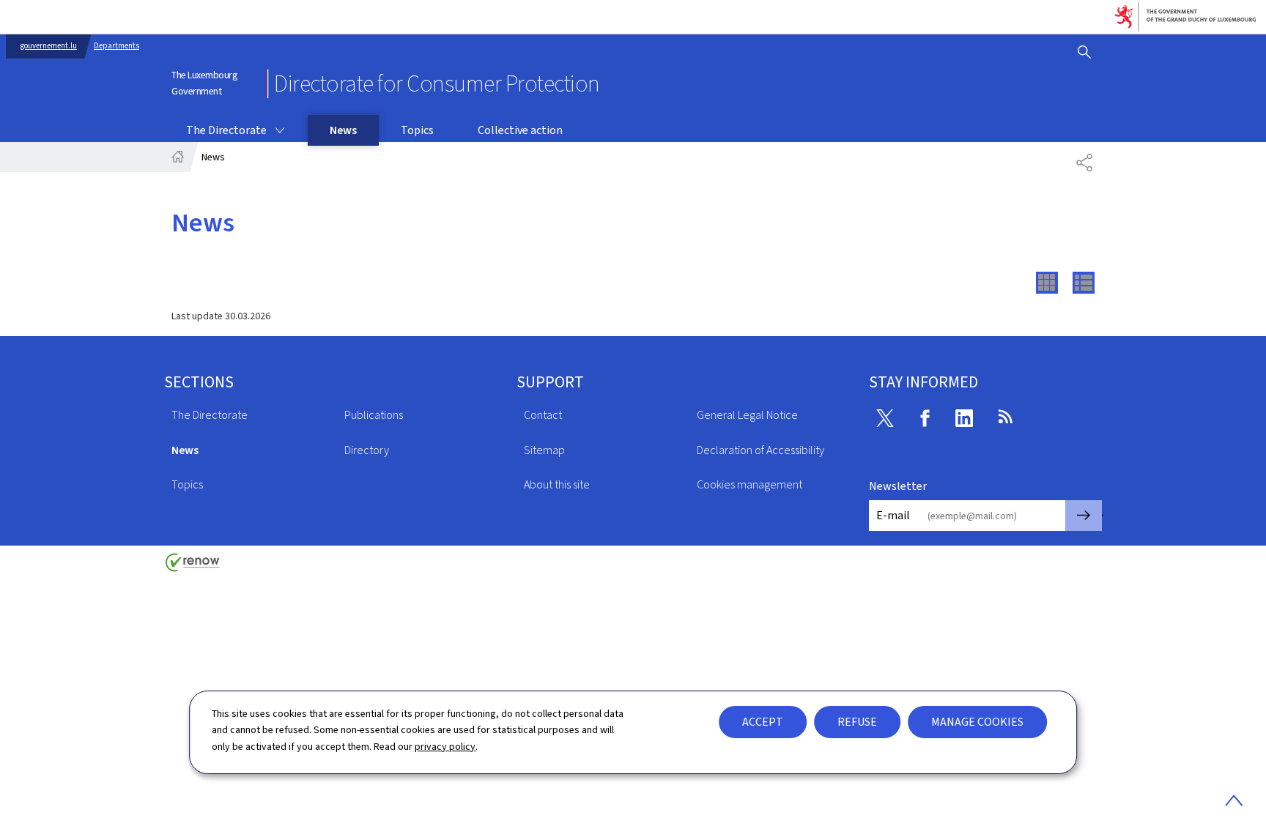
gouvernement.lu (49, 45)
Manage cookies (977, 721)
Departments (116, 45)
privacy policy (445, 747)
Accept (762, 721)
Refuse (857, 721)
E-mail (893, 515)
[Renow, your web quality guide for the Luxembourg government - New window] (192, 568)
